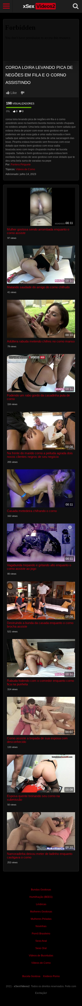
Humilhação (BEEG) (41, 896)
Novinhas (41, 926)
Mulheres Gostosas (41, 911)
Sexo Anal (41, 940)
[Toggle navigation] (6, 6)
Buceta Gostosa (31, 976)
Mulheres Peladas (41, 918)
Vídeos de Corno (25, 169)
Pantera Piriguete (21, 164)
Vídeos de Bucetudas (41, 955)
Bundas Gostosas (41, 889)
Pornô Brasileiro (41, 933)
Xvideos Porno (51, 976)
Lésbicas (41, 904)
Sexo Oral (41, 948)
